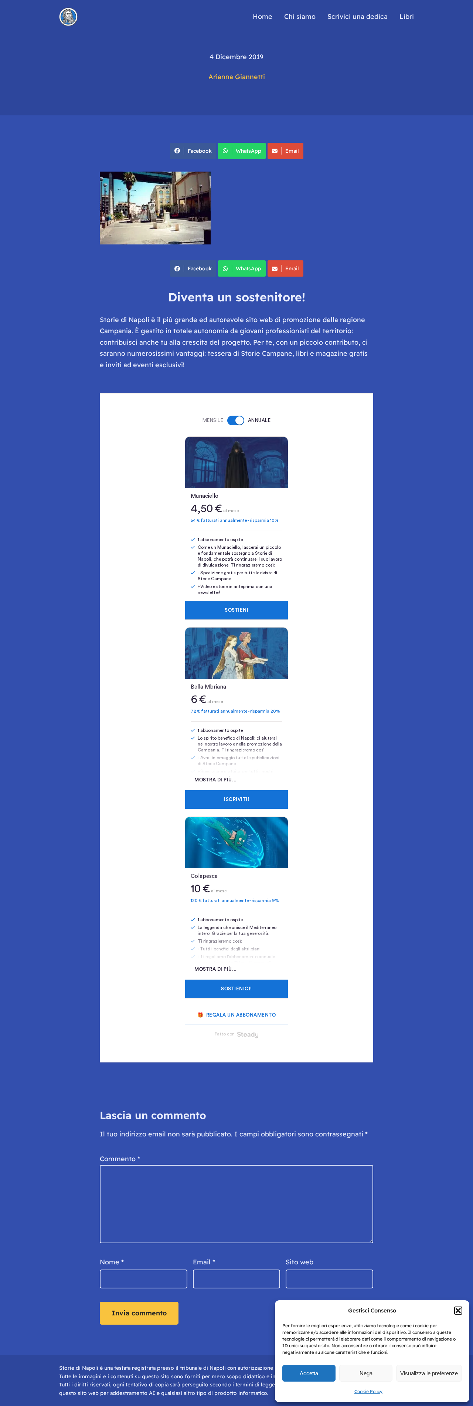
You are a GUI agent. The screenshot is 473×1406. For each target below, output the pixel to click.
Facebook (200, 151)
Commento (120, 1159)
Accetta (309, 1373)
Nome (112, 1262)
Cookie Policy (368, 1391)
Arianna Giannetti (236, 76)
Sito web (299, 1262)
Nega (366, 1373)
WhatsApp (248, 151)
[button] (458, 1310)
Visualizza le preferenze (429, 1373)
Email (292, 151)
